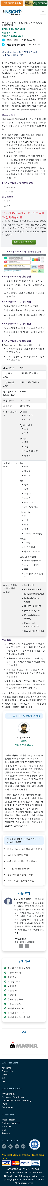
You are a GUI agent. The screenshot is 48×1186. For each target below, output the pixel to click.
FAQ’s (4, 1103)
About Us (6, 1067)
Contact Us (7, 1071)
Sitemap (6, 1133)
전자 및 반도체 (31, 51)
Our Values (7, 1107)
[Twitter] (11, 1148)
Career (5, 1074)
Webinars (6, 1126)
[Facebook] (5, 1148)
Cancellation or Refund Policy (16, 1100)
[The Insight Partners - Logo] (13, 12)
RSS (3, 1078)
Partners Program (11, 1123)
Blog (4, 1129)
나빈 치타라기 (24, 737)
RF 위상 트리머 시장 (14, 55)
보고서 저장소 (14, 51)
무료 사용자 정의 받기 (24, 242)
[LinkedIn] (18, 1148)
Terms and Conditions (13, 1097)
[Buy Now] (36, 3)
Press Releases (9, 1119)
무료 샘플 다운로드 (11, 3)
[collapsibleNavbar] (43, 12)
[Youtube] (24, 1148)
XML (4, 1081)
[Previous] (20, 946)
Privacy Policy (8, 1093)
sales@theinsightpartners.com (28, 1176)
